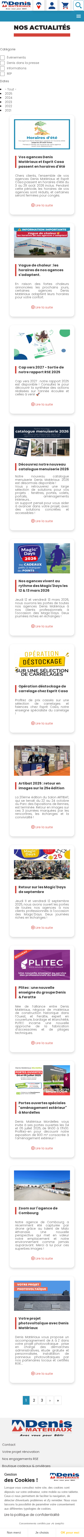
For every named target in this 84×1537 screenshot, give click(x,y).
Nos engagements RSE (20, 1459)
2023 (8, 102)
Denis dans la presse (23, 63)
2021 (8, 110)
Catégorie (8, 49)
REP (9, 74)
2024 (8, 98)
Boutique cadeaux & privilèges (26, 1466)
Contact (9, 1444)
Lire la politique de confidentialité (31, 1514)
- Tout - (10, 89)
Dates (4, 81)
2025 (8, 93)
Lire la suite (44, 205)
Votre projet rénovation (20, 1451)
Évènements (16, 58)
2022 (8, 106)
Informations (16, 68)
